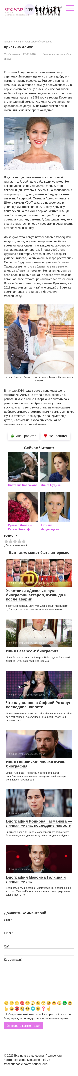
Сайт (7, 946)
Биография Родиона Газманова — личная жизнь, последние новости (39, 823)
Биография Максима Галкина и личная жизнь (36, 879)
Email (8, 933)
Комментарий (13, 959)
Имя (8, 919)
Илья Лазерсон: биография (32, 651)
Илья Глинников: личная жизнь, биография (36, 764)
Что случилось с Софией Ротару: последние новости (38, 705)
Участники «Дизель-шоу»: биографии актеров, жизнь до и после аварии (36, 595)
